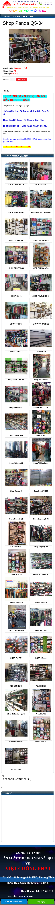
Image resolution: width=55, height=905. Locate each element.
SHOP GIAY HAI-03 (16, 185)
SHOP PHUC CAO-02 (40, 268)
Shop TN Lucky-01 (40, 463)
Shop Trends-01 (40, 630)
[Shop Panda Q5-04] (29, 46)
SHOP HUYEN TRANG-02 (41, 213)
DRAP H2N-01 (16, 575)
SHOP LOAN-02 (41, 185)
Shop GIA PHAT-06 (16, 352)
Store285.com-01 (16, 742)
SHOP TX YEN (16, 658)
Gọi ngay (41, 902)
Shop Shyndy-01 (16, 519)
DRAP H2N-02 (40, 658)
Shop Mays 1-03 (16, 435)
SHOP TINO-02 (41, 602)
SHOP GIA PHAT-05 (16, 213)
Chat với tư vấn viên (13, 902)
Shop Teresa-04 (16, 491)
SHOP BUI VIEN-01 (41, 575)
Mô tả (6, 91)
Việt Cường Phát (20, 68)
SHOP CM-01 (16, 296)
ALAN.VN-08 (16, 770)
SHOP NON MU (41, 352)
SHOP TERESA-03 (16, 268)
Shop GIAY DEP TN (16, 380)
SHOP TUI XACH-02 (41, 324)
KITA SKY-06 (41, 714)
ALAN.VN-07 (41, 686)
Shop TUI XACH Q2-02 (16, 714)
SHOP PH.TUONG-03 (40, 296)
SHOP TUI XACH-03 (41, 240)
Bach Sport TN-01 (41, 491)
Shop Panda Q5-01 (41, 407)
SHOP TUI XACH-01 (16, 240)
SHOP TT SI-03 (16, 324)
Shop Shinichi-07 (41, 380)
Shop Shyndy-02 (41, 547)
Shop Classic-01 (16, 602)
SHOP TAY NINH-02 (16, 630)
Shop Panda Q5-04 (24, 16)
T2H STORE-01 (16, 686)
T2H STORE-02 (16, 547)
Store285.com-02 (16, 463)
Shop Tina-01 (40, 435)
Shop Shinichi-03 (16, 407)
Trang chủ (9, 16)
